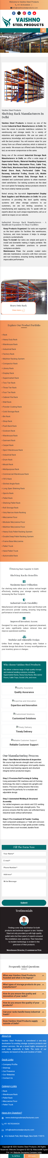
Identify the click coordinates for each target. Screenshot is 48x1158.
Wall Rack (6, 402)
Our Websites (8, 1074)
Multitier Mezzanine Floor (13, 527)
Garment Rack (8, 440)
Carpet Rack (7, 445)
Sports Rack (7, 493)
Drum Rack (7, 459)
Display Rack (8, 373)
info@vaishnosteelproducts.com (25, 8)
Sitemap (6, 1068)
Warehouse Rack (9, 344)
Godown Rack (8, 431)
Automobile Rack (10, 556)
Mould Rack (7, 464)
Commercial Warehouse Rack (15, 474)
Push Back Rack (9, 426)
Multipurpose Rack (10, 469)
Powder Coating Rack (12, 407)
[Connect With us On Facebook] (13, 13)
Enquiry (33, 1156)
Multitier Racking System (13, 359)
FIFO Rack (7, 479)
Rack (4, 335)
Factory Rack (8, 354)
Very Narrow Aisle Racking (14, 512)
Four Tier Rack (8, 392)
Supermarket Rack (10, 378)
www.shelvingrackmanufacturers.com (22, 1117)
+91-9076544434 (23, 5)
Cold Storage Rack (10, 411)
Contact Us (7, 1078)
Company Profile (9, 1064)
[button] (3, 43)
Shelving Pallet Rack (11, 503)
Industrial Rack (9, 349)
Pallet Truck (7, 546)
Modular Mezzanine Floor (13, 522)
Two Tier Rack (8, 383)
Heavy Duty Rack (9, 339)
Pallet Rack (7, 498)
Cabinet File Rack (10, 397)
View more (16, 310)
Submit (24, 903)
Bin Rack (6, 416)
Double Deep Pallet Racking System (18, 536)
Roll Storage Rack (10, 507)
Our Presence (8, 1071)
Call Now (16, 1156)
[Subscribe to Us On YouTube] (34, 13)
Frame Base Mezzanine (12, 541)
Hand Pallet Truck (10, 551)
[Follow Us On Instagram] (24, 13)
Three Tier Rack (9, 387)
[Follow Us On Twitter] (19, 13)
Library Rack (8, 368)
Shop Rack (7, 421)
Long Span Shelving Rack (13, 488)
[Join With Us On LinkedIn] (29, 13)
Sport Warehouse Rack (12, 450)
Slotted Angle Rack (10, 483)
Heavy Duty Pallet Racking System (17, 531)
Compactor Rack (9, 363)
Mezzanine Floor (9, 517)
